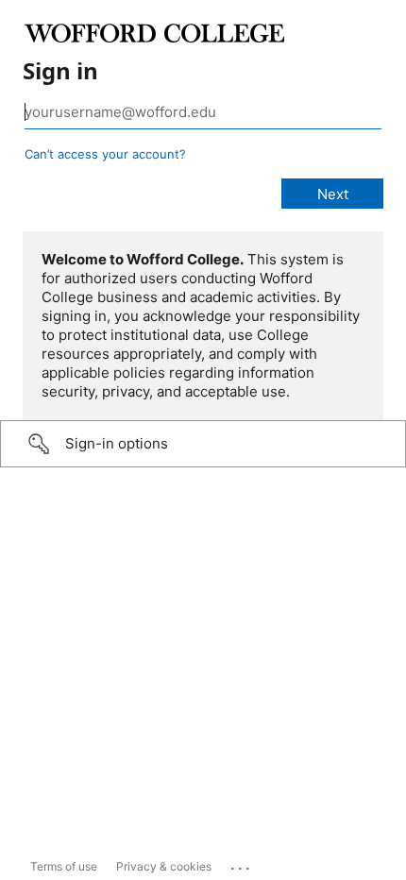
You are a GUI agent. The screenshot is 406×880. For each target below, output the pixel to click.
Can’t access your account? (105, 153)
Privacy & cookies (163, 866)
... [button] (241, 864)
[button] (203, 443)
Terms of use (63, 866)
